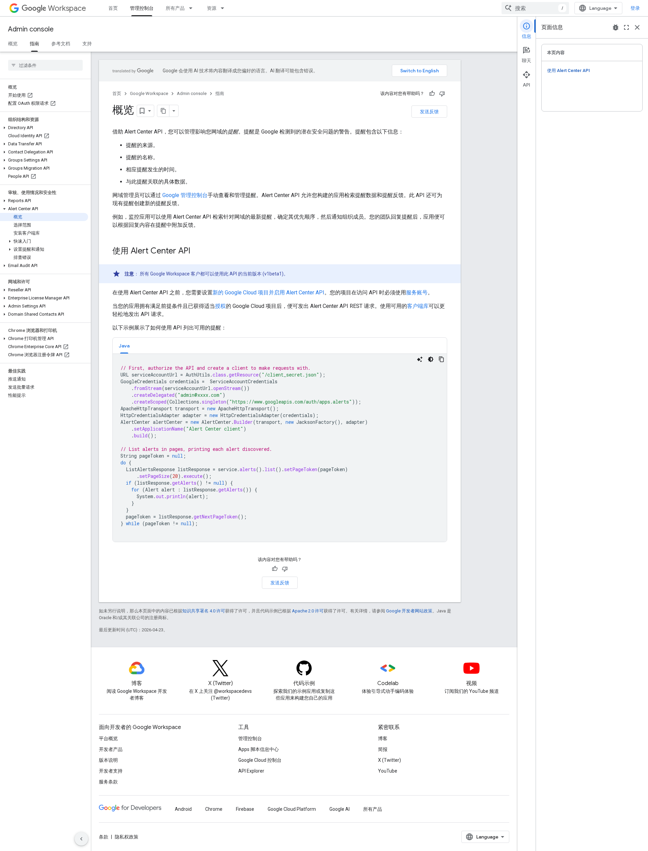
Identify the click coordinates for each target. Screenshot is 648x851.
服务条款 (108, 781)
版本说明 (108, 760)
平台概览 (108, 738)
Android (183, 809)
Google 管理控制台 (185, 195)
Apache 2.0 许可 (308, 610)
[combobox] (535, 8)
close (637, 27)
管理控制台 (142, 8)
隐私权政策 (126, 837)
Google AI (339, 809)
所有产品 (175, 8)
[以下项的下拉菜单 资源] (224, 8)
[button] (44, 128)
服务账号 (417, 292)
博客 (382, 738)
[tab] (124, 346)
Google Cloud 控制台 (259, 760)
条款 (103, 837)
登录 (635, 8)
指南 (34, 44)
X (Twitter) (389, 760)
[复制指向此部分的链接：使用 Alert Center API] (197, 251)
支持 (87, 44)
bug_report (616, 27)
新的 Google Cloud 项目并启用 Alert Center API (268, 292)
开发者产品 (111, 749)
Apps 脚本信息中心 (258, 749)
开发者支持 (111, 771)
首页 (113, 8)
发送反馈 (429, 111)
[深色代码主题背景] (430, 359)
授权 (220, 306)
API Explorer (251, 771)
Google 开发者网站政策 (409, 610)
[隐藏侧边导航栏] (81, 839)
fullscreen (626, 27)
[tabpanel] (280, 448)
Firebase (245, 809)
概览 (13, 44)
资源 (211, 8)
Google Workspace (149, 93)
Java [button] (124, 346)
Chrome (213, 809)
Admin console (31, 29)
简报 (382, 749)
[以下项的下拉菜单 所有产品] (193, 8)
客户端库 (418, 306)
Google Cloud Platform (292, 809)
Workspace (67, 8)
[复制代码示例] (441, 359)
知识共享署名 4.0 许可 (203, 610)
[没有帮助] (442, 94)
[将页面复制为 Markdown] (163, 111)
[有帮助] (432, 94)
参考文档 (60, 44)
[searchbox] (45, 65)
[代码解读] (419, 359)
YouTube (387, 771)
